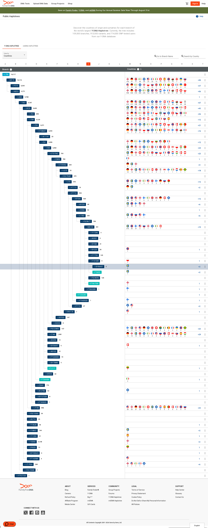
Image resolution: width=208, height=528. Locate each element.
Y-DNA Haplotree (115, 497)
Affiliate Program (71, 501)
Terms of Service (138, 490)
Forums (111, 493)
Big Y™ (90, 497)
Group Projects (57, 4)
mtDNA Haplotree (115, 501)
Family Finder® (93, 490)
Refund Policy (70, 497)
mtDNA (92, 10)
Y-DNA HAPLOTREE (11, 46)
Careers (68, 493)
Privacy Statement (139, 493)
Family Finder (72, 10)
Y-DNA (81, 10)
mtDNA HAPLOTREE (30, 46)
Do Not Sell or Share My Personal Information (149, 501)
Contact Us (179, 497)
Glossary (178, 493)
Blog (66, 490)
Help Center (179, 490)
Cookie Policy (137, 497)
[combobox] (15, 56)
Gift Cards (91, 504)
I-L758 (6, 74)
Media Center (70, 504)
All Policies (136, 504)
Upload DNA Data (40, 4)
